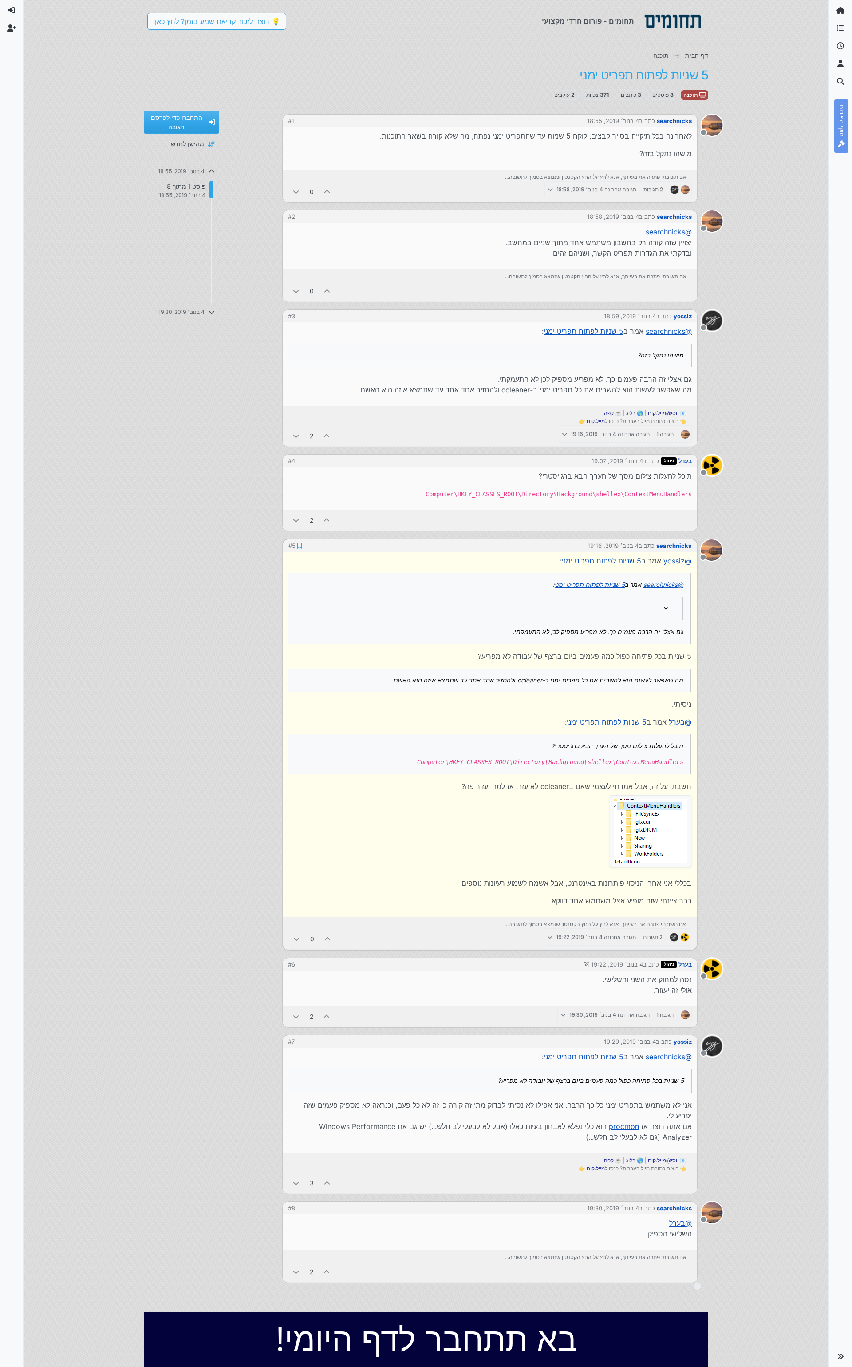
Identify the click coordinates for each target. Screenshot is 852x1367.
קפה (609, 413)
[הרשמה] (12, 28)
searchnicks (674, 120)
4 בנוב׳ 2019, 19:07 (617, 460)
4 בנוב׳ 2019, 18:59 (630, 316)
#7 (291, 1041)
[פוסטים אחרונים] (840, 46)
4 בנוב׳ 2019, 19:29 (630, 1041)
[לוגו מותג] (673, 21)
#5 (292, 545)
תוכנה (691, 94)
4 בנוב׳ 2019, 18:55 (613, 120)
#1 (291, 120)
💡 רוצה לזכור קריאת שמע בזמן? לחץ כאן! (216, 21)
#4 (291, 460)
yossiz (683, 316)
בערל (685, 460)
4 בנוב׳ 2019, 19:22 (617, 964)
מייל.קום (596, 421)
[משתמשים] (840, 64)
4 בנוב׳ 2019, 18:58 (613, 216)
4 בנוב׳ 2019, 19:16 (613, 545)
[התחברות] (12, 11)
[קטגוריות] (840, 28)
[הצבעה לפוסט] (327, 191)
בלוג (630, 413)
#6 (291, 964)
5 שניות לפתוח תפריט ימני (583, 331)
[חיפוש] (840, 82)
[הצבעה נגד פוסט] (296, 191)
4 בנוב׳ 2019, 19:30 (613, 1208)
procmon (624, 1126)
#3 (291, 316)
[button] (840, 1356)
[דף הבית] (840, 11)
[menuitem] (12, 11)
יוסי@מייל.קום (663, 413)
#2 (291, 216)
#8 (291, 1208)
